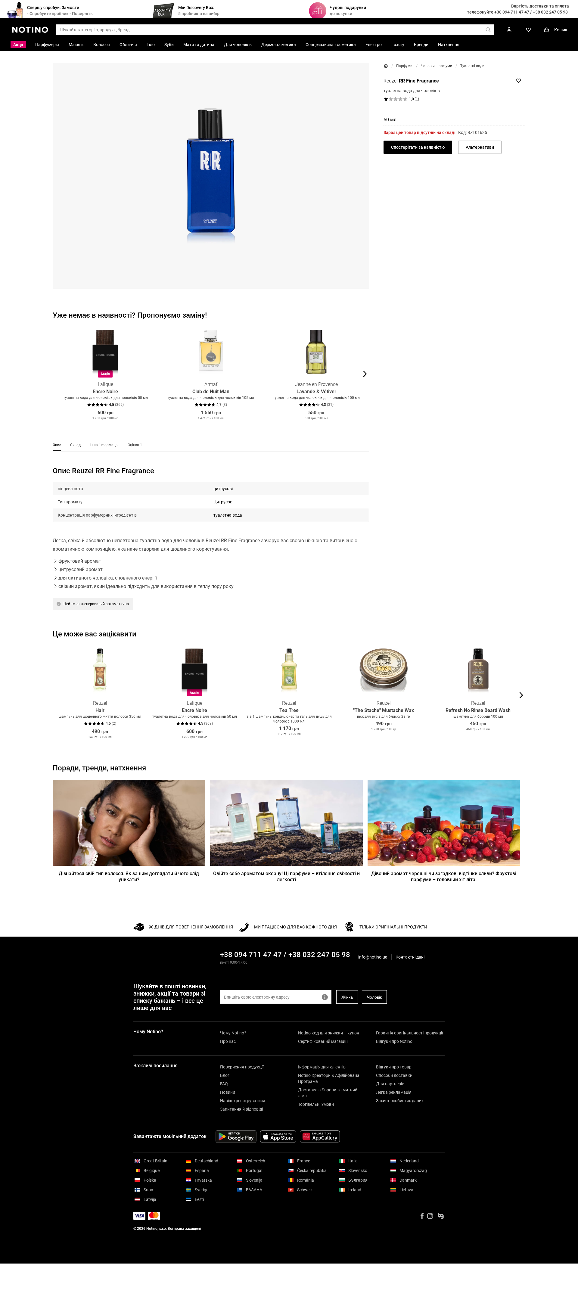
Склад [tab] (75, 445)
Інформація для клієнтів (322, 1067)
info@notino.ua (372, 957)
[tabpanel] (211, 546)
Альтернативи (480, 147)
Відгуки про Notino (394, 1041)
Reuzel (391, 81)
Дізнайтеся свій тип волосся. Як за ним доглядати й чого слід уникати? (129, 876)
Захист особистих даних (400, 1100)
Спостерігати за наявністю (418, 147)
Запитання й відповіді (241, 1109)
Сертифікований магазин (323, 1041)
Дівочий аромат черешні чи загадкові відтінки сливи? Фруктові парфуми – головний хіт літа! (443, 876)
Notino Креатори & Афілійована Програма (328, 1078)
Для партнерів (390, 1083)
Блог (224, 1075)
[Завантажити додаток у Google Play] (236, 1136)
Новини (227, 1092)
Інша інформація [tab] (104, 445)
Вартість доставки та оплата (540, 6)
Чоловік (374, 997)
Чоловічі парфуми (436, 66)
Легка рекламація (394, 1092)
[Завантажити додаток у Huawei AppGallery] (320, 1136)
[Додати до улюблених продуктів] (518, 80)
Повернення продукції (241, 1067)
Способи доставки (394, 1075)
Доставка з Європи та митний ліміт (327, 1092)
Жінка (347, 997)
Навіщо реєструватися (242, 1100)
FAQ (224, 1083)
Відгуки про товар (394, 1067)
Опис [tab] (57, 445)
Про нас (228, 1041)
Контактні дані (410, 957)
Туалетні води (472, 66)
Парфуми (404, 66)
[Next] (364, 374)
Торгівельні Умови (316, 1104)
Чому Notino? (233, 1033)
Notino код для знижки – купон (328, 1033)
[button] (211, 176)
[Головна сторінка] (386, 66)
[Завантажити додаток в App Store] (278, 1136)
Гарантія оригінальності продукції (409, 1033)
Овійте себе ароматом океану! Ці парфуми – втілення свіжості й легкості (286, 876)
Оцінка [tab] (135, 445)
